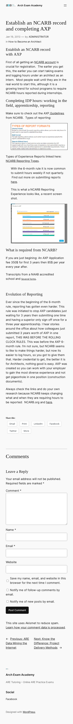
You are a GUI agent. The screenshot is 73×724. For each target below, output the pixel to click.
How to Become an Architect (24, 41)
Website (11, 562)
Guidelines (56, 113)
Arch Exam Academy (29, 5)
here (14, 182)
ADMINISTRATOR (39, 36)
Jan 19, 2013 (13, 36)
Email (10, 546)
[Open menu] (65, 5)
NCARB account (45, 62)
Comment (13, 490)
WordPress (29, 711)
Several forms (28, 279)
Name (11, 529)
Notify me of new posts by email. (32, 601)
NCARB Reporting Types (22, 161)
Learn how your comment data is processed (35, 627)
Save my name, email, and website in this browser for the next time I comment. (38, 580)
